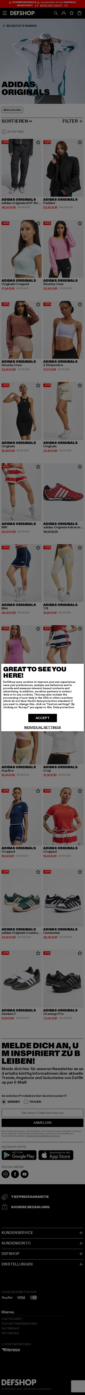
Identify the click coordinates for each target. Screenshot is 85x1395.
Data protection (63, 707)
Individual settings (42, 727)
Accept (43, 718)
